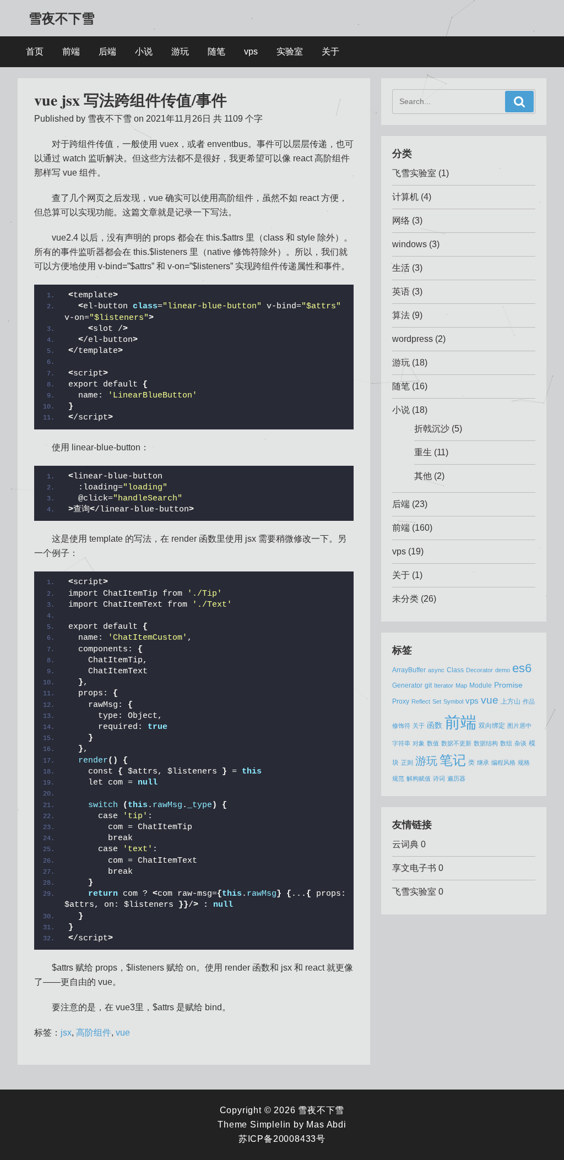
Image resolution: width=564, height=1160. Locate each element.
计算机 (405, 196)
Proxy (400, 701)
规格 (524, 762)
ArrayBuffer (409, 670)
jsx (66, 1032)
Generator (407, 685)
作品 (529, 701)
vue (123, 1032)
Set (436, 701)
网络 (401, 220)
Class (455, 670)
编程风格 (503, 762)
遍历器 (456, 778)
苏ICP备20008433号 (282, 1138)
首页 (35, 51)
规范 (398, 778)
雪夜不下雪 (62, 18)
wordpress (412, 339)
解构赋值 (418, 778)
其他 (423, 476)
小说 (144, 51)
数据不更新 (456, 743)
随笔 (216, 51)
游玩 (180, 51)
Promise (508, 685)
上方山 (510, 701)
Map (461, 685)
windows (409, 244)
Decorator (479, 670)
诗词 (439, 778)
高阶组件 (93, 1032)
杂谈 (520, 743)
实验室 (289, 51)
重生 (423, 452)
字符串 (401, 743)
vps (251, 51)
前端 (71, 51)
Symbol (453, 701)
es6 (522, 668)
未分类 (405, 598)
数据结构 (486, 743)
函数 (434, 725)
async (436, 670)
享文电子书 (414, 868)
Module (480, 685)
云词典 (405, 844)
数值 (433, 743)
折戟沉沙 (431, 428)
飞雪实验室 (414, 173)
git (428, 685)
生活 (401, 268)
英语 (401, 291)
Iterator (443, 685)
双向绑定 (492, 725)
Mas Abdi (326, 1124)
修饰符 (401, 725)
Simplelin (270, 1124)
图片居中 (519, 725)
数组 (506, 743)
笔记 (453, 760)
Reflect (420, 701)
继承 (483, 762)
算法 (401, 315)
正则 (407, 762)
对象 (419, 743)
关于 (330, 51)
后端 (107, 51)
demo (502, 670)
